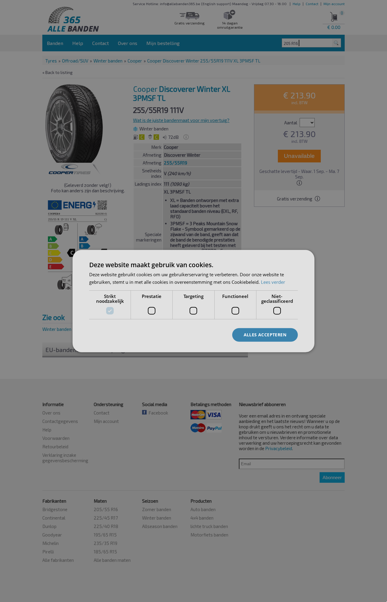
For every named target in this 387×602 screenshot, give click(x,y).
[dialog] (193, 301)
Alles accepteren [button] (265, 335)
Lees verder (273, 282)
